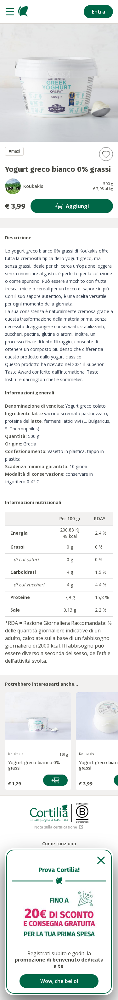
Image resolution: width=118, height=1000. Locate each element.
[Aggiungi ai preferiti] (106, 154)
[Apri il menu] (9, 11)
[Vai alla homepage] (23, 11)
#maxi (14, 151)
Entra (98, 11)
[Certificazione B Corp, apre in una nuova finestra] (82, 813)
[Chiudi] (59, 860)
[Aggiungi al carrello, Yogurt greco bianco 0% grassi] (55, 780)
